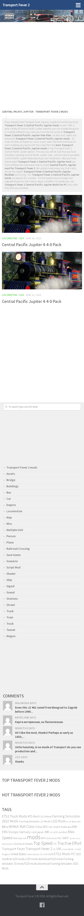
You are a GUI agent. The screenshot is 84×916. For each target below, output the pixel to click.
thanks (19, 761)
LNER (54, 832)
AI (70, 821)
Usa (21, 238)
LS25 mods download (38, 859)
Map (9, 517)
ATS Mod (33, 816)
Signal (10, 586)
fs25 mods (57, 859)
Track (10, 611)
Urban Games (32, 854)
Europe (14, 832)
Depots (11, 505)
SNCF (65, 838)
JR (51, 832)
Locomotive (9, 238)
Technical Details (23, 844)
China (38, 827)
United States (18, 854)
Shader (11, 573)
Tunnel (10, 630)
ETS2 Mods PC (64, 854)
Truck (10, 623)
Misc (9, 524)
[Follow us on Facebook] (42, 905)
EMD (74, 827)
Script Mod (13, 567)
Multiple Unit (14, 530)
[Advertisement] (42, 65)
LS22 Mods (58, 821)
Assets (10, 474)
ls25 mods (18, 859)
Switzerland (7, 843)
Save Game (13, 555)
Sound (10, 592)
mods (33, 837)
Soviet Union (74, 838)
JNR (46, 832)
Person (11, 536)
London (62, 832)
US (41, 854)
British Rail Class (21, 826)
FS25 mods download (37, 863)
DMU (50, 827)
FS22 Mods (45, 816)
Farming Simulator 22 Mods (34, 821)
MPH (43, 838)
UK (58, 848)
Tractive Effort (69, 843)
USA (45, 854)
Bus (8, 492)
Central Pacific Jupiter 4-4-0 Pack (31, 244)
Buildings (12, 486)
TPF (55, 844)
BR (7, 826)
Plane (10, 542)
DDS (45, 827)
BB (3, 827)
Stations (12, 598)
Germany (24, 832)
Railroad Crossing (18, 548)
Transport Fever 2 (16, 5)
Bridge (10, 480)
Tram (9, 617)
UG (54, 849)
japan (40, 832)
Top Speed (43, 843)
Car (8, 499)
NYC (60, 838)
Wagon (10, 636)
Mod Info (22, 838)
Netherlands (51, 838)
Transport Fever (13, 849)
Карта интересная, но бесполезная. (39, 722)
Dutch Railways (62, 827)
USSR (50, 854)
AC (67, 821)
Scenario (12, 561)
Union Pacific (68, 849)
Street (10, 605)
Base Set (76, 821)
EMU (5, 832)
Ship (9, 580)
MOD (15, 838)
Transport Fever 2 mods (21, 467)
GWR (33, 832)
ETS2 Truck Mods (14, 816)
